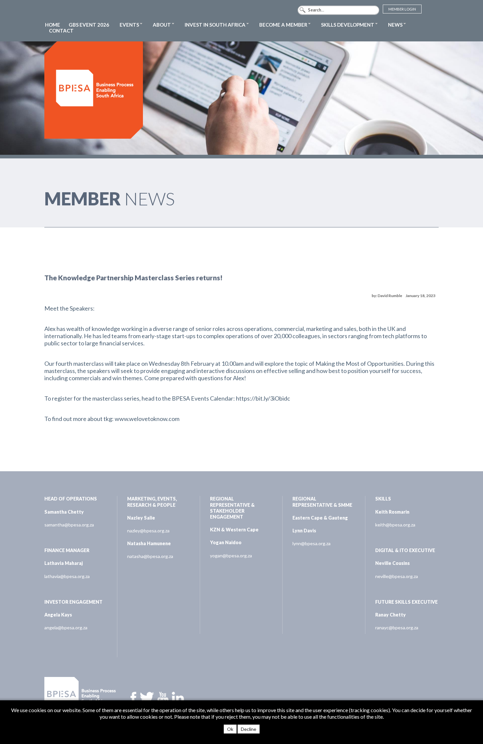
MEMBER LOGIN (402, 9)
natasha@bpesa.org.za (150, 556)
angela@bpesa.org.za (65, 627)
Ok (230, 729)
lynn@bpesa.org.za (311, 543)
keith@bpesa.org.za (395, 524)
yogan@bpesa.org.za (231, 555)
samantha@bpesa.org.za (69, 524)
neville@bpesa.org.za (396, 576)
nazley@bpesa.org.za (148, 530)
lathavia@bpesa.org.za (67, 576)
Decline (248, 729)
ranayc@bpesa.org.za (396, 627)
